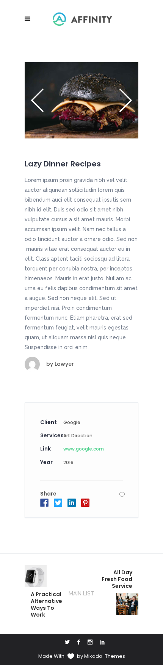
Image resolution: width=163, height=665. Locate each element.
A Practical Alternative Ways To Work (46, 604)
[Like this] (122, 494)
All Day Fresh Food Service (117, 579)
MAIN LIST (81, 593)
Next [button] (123, 100)
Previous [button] (39, 100)
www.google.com (83, 449)
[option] (81, 100)
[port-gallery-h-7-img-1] (81, 100)
